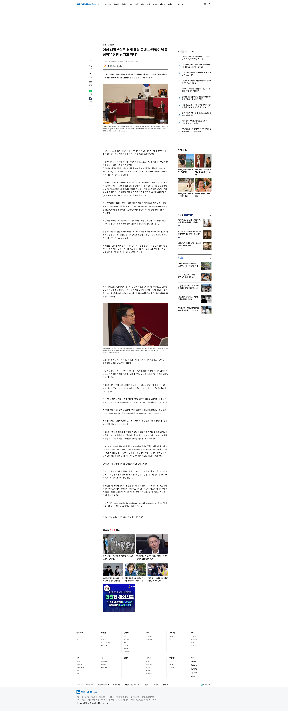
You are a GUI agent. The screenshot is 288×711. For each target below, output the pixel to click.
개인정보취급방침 (103, 685)
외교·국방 (194, 645)
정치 (136, 4)
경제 (131, 4)
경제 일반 (149, 636)
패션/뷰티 (149, 664)
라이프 (162, 4)
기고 (170, 639)
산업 (125, 636)
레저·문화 (149, 674)
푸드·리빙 (149, 670)
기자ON (194, 673)
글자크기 (90, 77)
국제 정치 (104, 664)
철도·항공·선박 (105, 642)
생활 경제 (149, 639)
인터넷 (126, 645)
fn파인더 (171, 661)
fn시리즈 (171, 664)
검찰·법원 (79, 664)
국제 (148, 4)
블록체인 (126, 648)
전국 (77, 674)
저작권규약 (116, 685)
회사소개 (79, 685)
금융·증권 (108, 4)
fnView (194, 661)
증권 (77, 639)
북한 (192, 642)
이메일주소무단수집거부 (131, 685)
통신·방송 (126, 639)
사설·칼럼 (171, 636)
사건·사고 (79, 661)
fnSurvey (194, 665)
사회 (142, 4)
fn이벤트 (194, 669)
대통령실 (194, 636)
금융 (77, 636)
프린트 (90, 85)
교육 (77, 670)
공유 (90, 68)
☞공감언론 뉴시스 (110, 503)
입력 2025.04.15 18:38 (116, 61)
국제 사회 (104, 667)
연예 (147, 661)
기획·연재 (180, 4)
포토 (192, 658)
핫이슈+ (171, 667)
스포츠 (148, 667)
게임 (125, 642)
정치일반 (111, 45)
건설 (102, 639)
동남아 (155, 4)
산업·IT (124, 4)
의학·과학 (126, 651)
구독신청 (145, 685)
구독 (90, 94)
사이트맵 (165, 685)
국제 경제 (104, 661)
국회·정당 (194, 639)
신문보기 (194, 677)
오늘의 (186, 215)
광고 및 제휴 (90, 685)
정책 (102, 636)
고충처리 (155, 685)
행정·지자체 (80, 667)
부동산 (116, 4)
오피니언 (171, 4)
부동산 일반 (104, 645)
